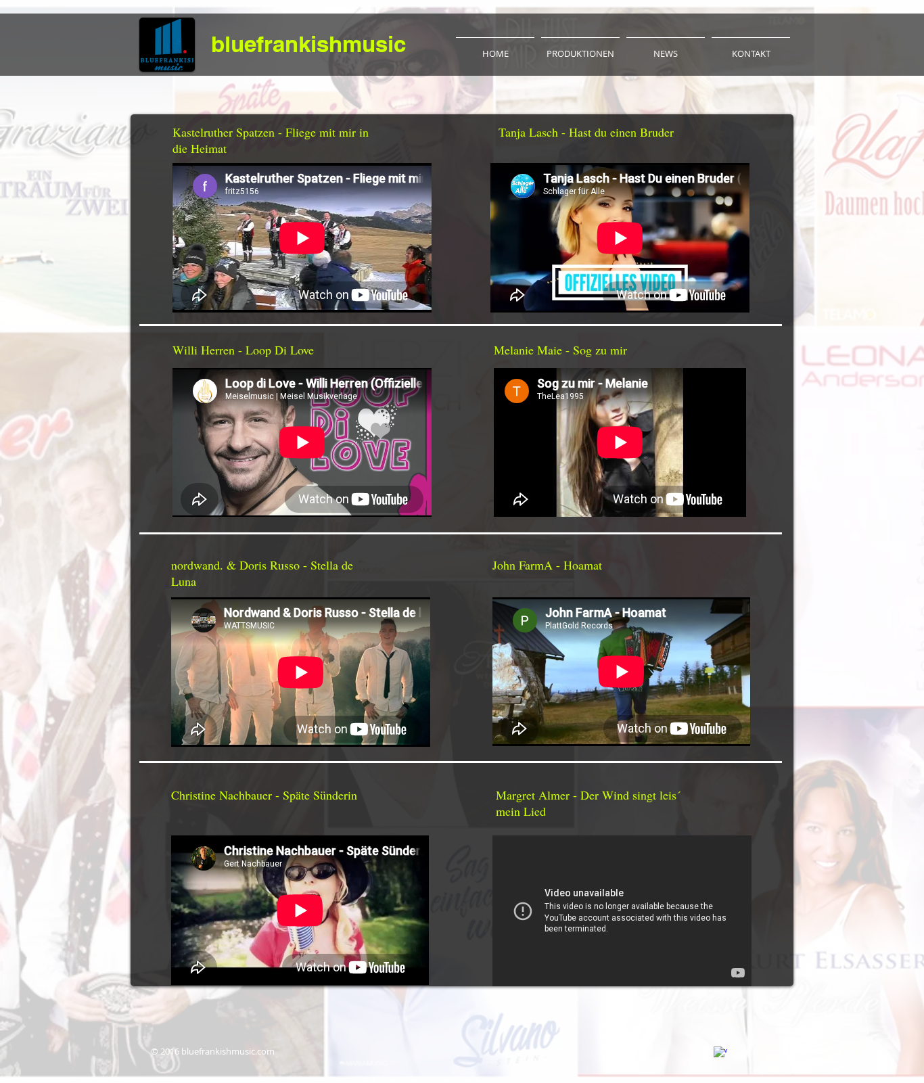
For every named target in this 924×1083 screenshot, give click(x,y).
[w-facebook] (720, 1053)
